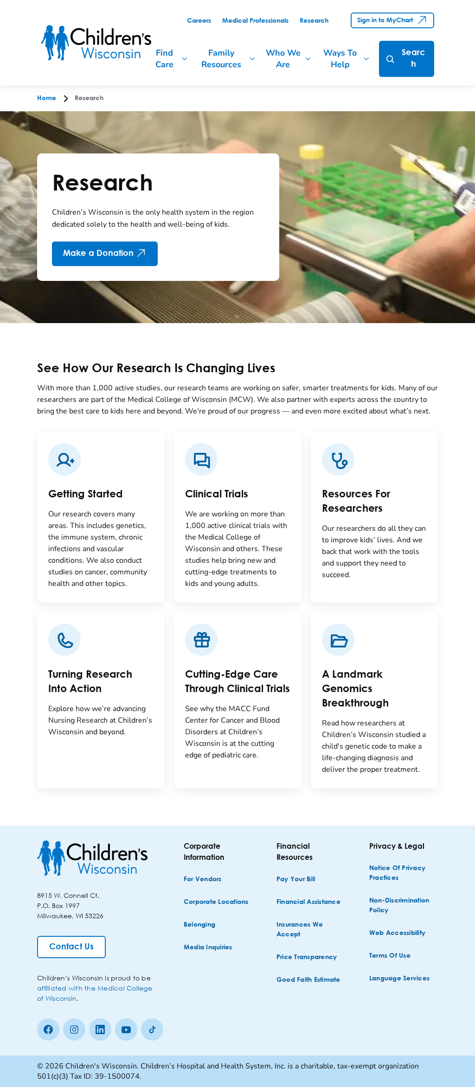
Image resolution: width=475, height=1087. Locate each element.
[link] (199, 21)
